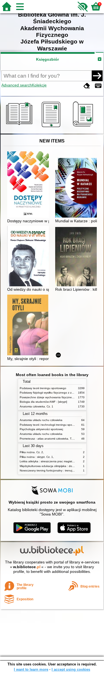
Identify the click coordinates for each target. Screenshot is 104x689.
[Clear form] (86, 85)
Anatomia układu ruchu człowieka (41, 420)
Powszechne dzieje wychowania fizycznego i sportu (52, 397)
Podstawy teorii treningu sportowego (43, 388)
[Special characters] (98, 85)
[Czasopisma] (84, 127)
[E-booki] (52, 127)
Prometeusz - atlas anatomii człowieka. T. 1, (47, 438)
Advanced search (16, 85)
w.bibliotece (26, 567)
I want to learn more (31, 669)
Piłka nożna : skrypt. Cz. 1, (37, 456)
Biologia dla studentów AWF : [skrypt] (43, 401)
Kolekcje (39, 85)
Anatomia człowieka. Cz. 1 (36, 406)
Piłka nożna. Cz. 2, (32, 452)
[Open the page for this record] (29, 185)
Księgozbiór (47, 59)
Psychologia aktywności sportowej (41, 429)
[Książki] (20, 127)
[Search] (97, 75)
